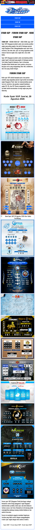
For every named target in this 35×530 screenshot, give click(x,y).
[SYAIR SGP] (17, 10)
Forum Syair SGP (16, 525)
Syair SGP (6, 525)
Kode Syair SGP (17, 97)
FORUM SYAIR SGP (17, 73)
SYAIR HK (17, 22)
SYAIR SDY (17, 26)
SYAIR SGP (17, 18)
